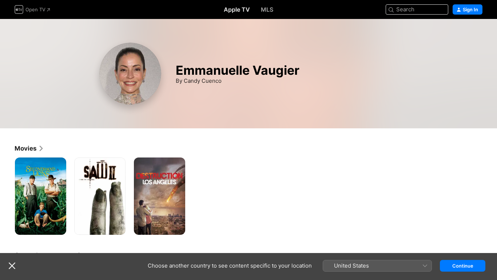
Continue (462, 266)
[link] (29, 148)
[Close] (12, 265)
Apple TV (237, 9)
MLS (267, 9)
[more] (58, 227)
